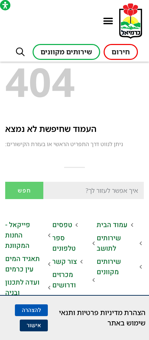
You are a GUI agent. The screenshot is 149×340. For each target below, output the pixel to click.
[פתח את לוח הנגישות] (5, 5)
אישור (34, 325)
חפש (24, 190)
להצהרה (31, 310)
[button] (108, 21)
